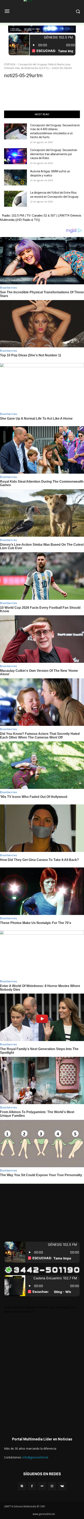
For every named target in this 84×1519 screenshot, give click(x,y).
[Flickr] (42, 1486)
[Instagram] (52, 1486)
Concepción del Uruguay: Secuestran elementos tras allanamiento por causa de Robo (53, 154)
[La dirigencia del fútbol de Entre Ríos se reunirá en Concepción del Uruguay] (15, 199)
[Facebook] (32, 1486)
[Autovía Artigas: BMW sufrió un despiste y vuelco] (15, 177)
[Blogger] (22, 1486)
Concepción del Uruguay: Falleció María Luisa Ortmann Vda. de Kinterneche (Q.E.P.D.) (37, 66)
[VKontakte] (62, 1486)
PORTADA (9, 64)
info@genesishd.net (35, 1457)
